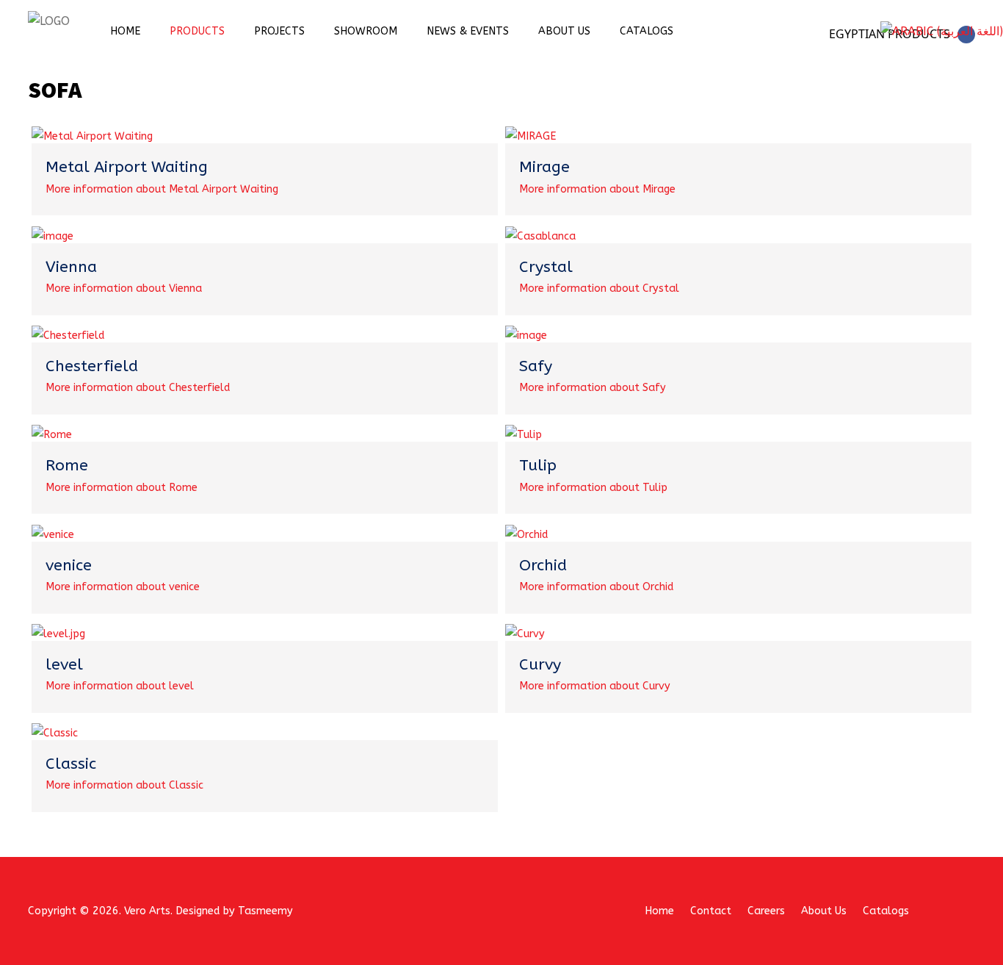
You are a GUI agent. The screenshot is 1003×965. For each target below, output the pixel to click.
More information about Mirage (597, 189)
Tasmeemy (265, 911)
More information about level (120, 686)
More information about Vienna (124, 288)
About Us (564, 31)
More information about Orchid (596, 587)
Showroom (365, 31)
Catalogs (646, 31)
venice (69, 565)
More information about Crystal (599, 288)
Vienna (71, 266)
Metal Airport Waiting (127, 166)
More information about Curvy (594, 686)
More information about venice (123, 587)
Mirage (544, 166)
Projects (279, 31)
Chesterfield (92, 366)
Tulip (538, 465)
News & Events (468, 31)
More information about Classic (124, 785)
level (64, 664)
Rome (67, 465)
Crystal (546, 266)
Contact (710, 911)
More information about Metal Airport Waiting (162, 189)
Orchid (543, 565)
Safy (535, 366)
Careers (766, 911)
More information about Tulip (593, 487)
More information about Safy (592, 387)
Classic (71, 763)
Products (197, 31)
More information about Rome (122, 487)
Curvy (540, 664)
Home (125, 31)
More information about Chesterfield (138, 387)
